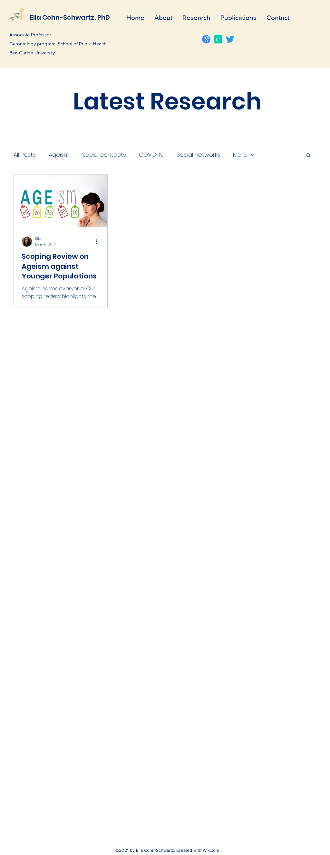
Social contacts (104, 155)
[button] (308, 155)
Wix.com (211, 850)
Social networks (198, 155)
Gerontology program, (33, 43)
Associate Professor (30, 34)
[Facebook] (218, 39)
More (240, 155)
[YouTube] (206, 39)
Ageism (59, 155)
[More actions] (98, 241)
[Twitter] (230, 39)
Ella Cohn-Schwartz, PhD (70, 17)
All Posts (25, 155)
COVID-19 (151, 155)
